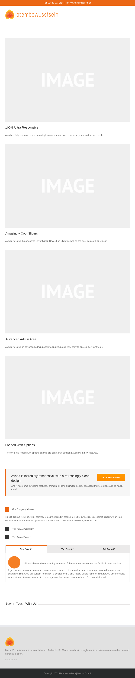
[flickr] (46, 613)
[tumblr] (57, 613)
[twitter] (12, 613)
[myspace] (79, 613)
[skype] (74, 613)
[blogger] (68, 613)
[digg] (63, 613)
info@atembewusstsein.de (78, 3)
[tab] (26, 549)
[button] (67, 509)
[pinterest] (40, 613)
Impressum (11, 659)
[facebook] (6, 613)
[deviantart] (85, 613)
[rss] (34, 613)
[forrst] (102, 613)
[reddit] (96, 613)
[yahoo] (91, 613)
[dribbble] (29, 613)
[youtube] (18, 613)
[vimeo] (51, 613)
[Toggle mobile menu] (128, 11)
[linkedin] (23, 613)
